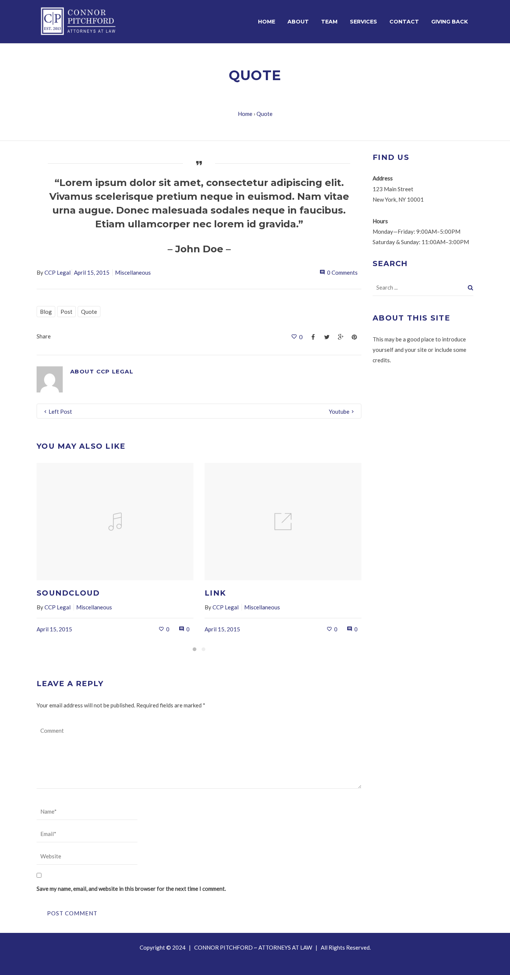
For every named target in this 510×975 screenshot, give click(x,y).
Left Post (60, 411)
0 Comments (342, 272)
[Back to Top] (493, 958)
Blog (46, 311)
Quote (89, 311)
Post (66, 311)
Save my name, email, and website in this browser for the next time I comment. (131, 888)
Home (245, 113)
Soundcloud (68, 593)
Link (215, 593)
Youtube (339, 411)
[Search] (470, 287)
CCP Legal (57, 272)
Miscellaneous (133, 272)
